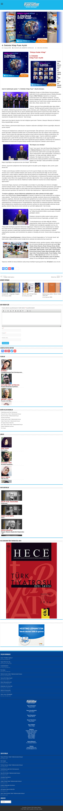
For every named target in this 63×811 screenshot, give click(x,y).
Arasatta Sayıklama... (7, 464)
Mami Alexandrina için (6, 682)
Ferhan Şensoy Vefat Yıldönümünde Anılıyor (12, 765)
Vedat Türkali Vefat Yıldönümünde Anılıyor (11, 781)
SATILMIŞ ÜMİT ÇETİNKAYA (10, 385)
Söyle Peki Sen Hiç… (6, 662)
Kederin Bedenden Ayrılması (8, 785)
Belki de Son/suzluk (6, 690)
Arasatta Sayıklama (6, 777)
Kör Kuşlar (3, 761)
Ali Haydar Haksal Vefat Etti (7, 789)
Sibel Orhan (5, 448)
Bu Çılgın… (3, 670)
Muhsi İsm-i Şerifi (55, 277)
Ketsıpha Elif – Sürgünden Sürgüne (10, 294)
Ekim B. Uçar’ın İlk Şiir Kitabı (29, 294)
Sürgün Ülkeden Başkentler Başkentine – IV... (12, 532)
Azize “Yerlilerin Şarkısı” (7, 657)
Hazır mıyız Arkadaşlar (6, 694)
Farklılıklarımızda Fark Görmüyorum (10, 769)
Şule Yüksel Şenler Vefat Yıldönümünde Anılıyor (13, 793)
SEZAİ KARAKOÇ (7, 530)
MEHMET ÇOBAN (7, 399)
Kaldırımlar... (4, 503)
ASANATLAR (17, 48)
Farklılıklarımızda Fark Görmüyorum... (12, 372)
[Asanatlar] (31, 5)
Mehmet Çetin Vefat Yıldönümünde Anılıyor (11, 674)
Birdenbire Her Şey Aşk (6, 686)
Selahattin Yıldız (6, 463)
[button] (4, 311)
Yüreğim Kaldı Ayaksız (8, 277)
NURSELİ (4, 370)
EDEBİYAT (24, 48)
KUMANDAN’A (4, 666)
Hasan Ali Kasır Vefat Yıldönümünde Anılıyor (12, 757)
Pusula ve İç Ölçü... (6, 401)
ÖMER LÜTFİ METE (7, 516)
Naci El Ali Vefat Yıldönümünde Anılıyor (10, 773)
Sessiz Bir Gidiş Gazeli (6, 678)
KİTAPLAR (31, 48)
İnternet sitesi (5, 337)
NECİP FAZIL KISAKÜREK (9, 501)
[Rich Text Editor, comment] (31, 319)
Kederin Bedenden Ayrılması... (10, 386)
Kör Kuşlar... (4, 450)
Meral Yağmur (5, 477)
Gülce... (3, 517)
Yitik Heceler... (5, 478)
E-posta (4, 333)
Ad (3, 328)
